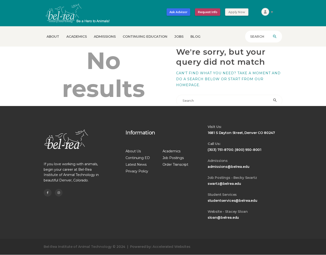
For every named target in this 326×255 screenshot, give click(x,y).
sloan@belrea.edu (223, 217)
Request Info (207, 12)
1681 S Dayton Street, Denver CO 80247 (241, 133)
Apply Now (236, 12)
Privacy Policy (137, 171)
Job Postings (173, 158)
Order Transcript (176, 164)
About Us (133, 151)
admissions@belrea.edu (228, 167)
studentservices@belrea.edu (232, 200)
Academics (172, 151)
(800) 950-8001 (248, 150)
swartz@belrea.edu (224, 183)
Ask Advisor (178, 12)
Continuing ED (138, 158)
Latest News (136, 164)
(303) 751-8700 (220, 150)
